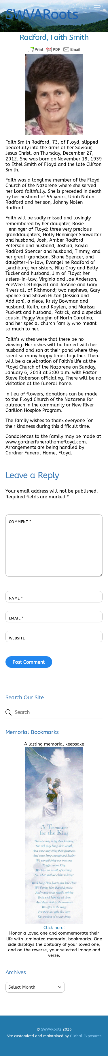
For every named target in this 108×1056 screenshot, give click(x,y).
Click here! (54, 927)
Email (16, 618)
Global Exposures (85, 1036)
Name (16, 598)
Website (17, 638)
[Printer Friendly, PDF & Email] (54, 49)
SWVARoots (51, 1029)
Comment (20, 521)
